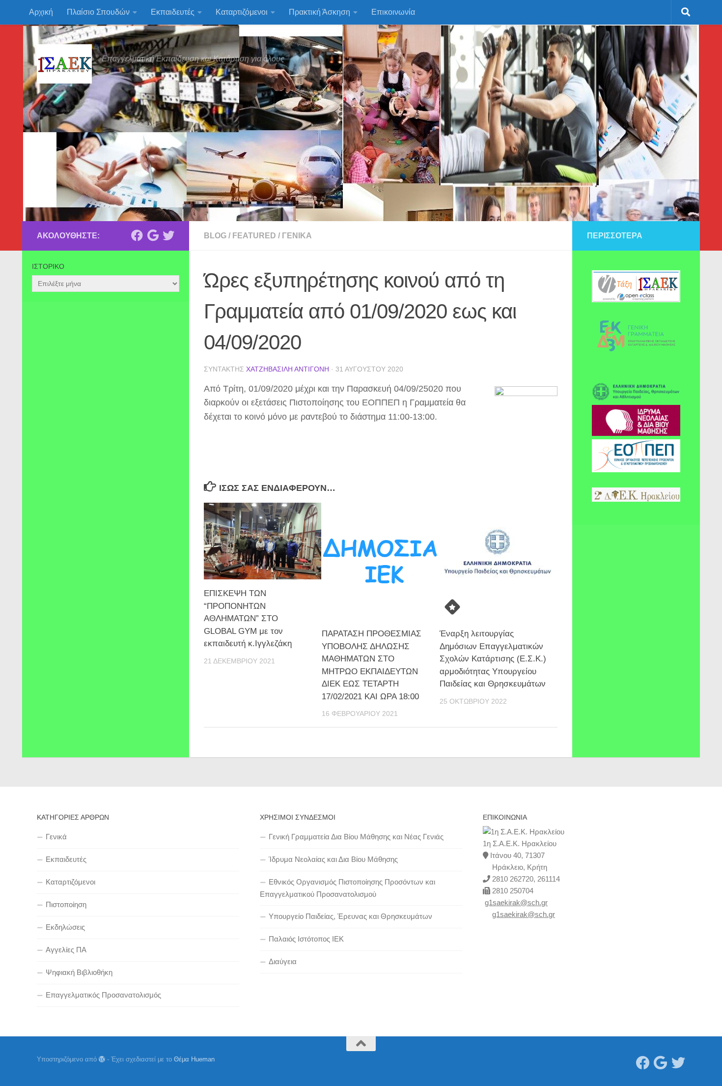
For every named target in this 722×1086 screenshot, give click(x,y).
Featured (254, 235)
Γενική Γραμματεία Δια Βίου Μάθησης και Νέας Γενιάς (356, 836)
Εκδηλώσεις (65, 927)
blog (215, 235)
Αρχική (41, 12)
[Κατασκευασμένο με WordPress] (102, 1059)
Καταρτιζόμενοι (242, 12)
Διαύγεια (283, 961)
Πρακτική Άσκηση (319, 12)
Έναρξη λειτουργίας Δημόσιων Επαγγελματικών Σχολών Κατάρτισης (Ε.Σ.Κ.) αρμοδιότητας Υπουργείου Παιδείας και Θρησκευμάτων (493, 658)
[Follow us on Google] (153, 235)
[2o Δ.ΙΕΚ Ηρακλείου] (636, 499)
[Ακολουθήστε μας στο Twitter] (168, 235)
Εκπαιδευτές (172, 12)
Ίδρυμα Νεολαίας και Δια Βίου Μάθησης (333, 859)
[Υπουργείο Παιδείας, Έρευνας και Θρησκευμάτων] (636, 399)
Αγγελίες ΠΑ (66, 949)
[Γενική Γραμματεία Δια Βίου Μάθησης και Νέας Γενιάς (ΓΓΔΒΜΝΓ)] (636, 364)
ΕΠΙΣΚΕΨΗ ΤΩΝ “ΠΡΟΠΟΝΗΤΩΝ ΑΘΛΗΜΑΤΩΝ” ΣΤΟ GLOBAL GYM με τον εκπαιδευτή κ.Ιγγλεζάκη (248, 618)
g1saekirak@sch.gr (516, 902)
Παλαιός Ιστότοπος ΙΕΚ (306, 939)
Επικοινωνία (393, 12)
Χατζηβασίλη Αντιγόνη (287, 369)
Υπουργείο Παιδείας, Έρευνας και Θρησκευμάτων (350, 916)
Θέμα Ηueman (194, 1059)
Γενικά (297, 235)
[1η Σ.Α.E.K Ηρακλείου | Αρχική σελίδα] (64, 64)
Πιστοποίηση (66, 904)
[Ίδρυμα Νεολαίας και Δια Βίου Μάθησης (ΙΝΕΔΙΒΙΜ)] (636, 433)
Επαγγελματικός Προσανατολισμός (103, 995)
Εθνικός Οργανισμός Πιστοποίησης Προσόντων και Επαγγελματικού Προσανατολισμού (347, 888)
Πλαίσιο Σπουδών (98, 12)
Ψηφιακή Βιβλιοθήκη (79, 972)
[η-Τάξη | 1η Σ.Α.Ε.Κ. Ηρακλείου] (636, 300)
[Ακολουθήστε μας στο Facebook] (137, 235)
